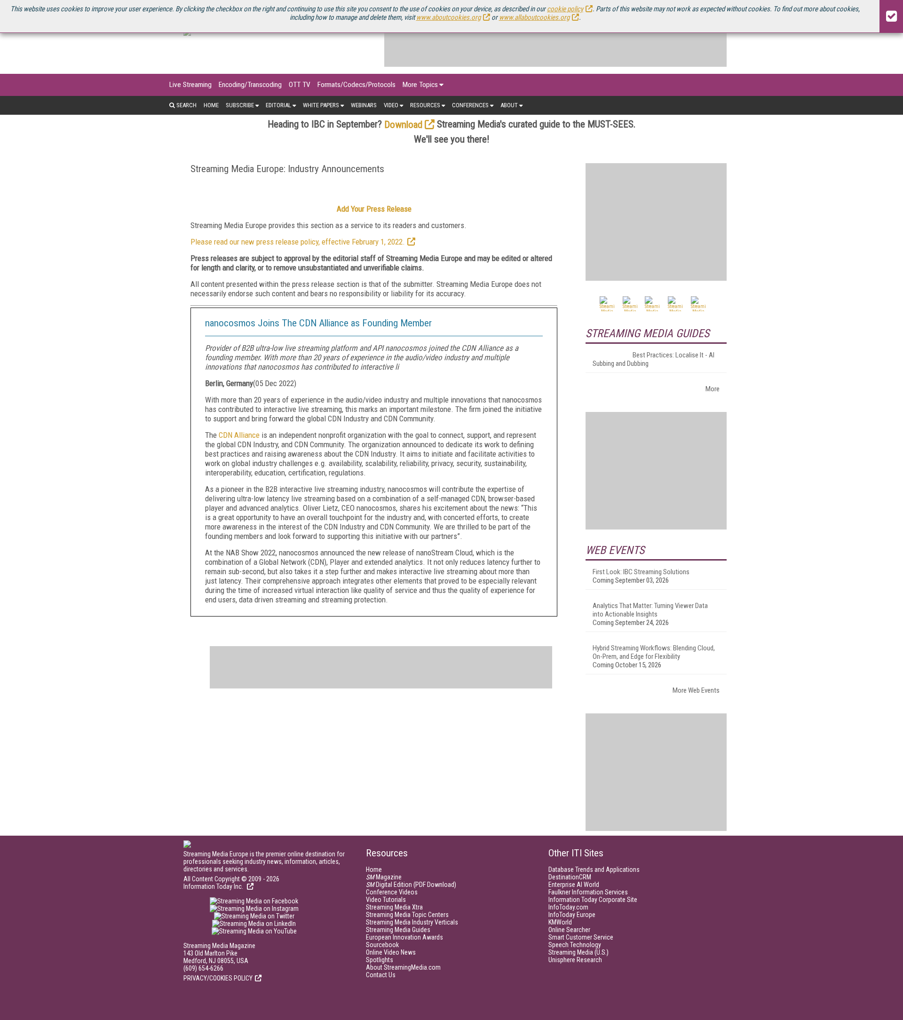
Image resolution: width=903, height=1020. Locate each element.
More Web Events (696, 690)
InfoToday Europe (571, 914)
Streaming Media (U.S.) (578, 952)
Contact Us (381, 975)
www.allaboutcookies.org (534, 17)
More (712, 389)
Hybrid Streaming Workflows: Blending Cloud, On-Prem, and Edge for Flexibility (654, 652)
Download (403, 124)
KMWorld (560, 922)
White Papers (321, 105)
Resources (425, 105)
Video (391, 105)
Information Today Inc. (214, 886)
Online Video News (391, 952)
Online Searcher (569, 929)
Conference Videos (392, 892)
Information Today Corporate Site (592, 899)
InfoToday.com (568, 907)
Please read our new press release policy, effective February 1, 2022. (297, 241)
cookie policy (565, 9)
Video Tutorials (386, 899)
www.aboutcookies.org (448, 17)
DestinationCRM (569, 877)
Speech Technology (574, 945)
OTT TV (299, 84)
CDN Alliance (239, 435)
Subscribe (240, 105)
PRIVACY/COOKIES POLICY (218, 978)
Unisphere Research (575, 960)
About (509, 105)
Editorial (278, 105)
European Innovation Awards (404, 937)
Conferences (470, 105)
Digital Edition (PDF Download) (411, 884)
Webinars (364, 105)
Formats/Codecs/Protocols (356, 84)
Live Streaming (190, 84)
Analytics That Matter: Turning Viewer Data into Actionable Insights (650, 609)
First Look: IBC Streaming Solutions (641, 572)
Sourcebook (382, 945)
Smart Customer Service (580, 937)
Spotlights (379, 960)
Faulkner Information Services (588, 892)
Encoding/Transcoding (250, 84)
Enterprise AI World (573, 884)
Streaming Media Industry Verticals (412, 922)
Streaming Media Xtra (394, 907)
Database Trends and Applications (594, 869)
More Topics (420, 84)
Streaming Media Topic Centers (407, 914)
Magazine (384, 877)
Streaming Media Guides (398, 929)
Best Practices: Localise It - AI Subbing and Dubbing (653, 359)
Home (211, 105)
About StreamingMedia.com (403, 967)
